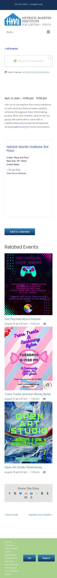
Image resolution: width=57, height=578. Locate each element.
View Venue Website (16, 173)
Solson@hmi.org (17, 126)
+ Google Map (13, 169)
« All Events (11, 48)
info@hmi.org (36, 4)
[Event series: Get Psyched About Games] (44, 324)
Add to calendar (20, 231)
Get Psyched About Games (23, 319)
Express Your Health (40, 514)
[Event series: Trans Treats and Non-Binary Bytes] (44, 399)
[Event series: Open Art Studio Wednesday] (44, 472)
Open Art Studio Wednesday (23, 467)
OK (29, 558)
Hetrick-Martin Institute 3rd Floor (27, 149)
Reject (46, 558)
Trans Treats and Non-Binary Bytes (28, 394)
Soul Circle (12, 514)
